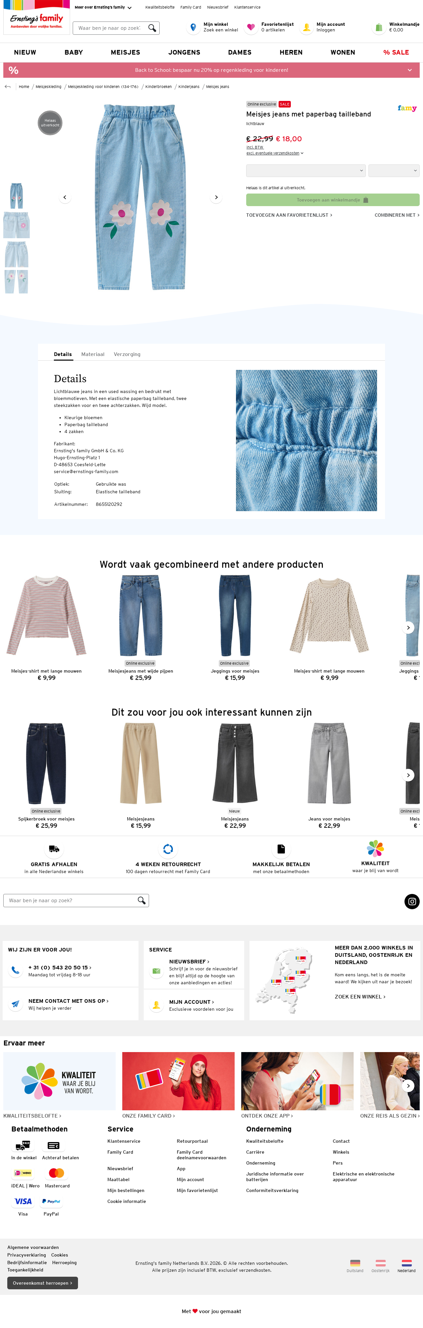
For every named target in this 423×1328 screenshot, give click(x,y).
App (181, 1168)
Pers (338, 1163)
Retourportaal (192, 1141)
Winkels (341, 1152)
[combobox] (109, 28)
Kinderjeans (189, 86)
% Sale (396, 52)
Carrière (255, 1152)
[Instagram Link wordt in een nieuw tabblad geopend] (412, 901)
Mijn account (190, 1179)
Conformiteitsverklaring (272, 1190)
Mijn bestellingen (125, 1190)
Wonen (342, 52)
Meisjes (125, 52)
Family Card (190, 7)
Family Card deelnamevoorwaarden (201, 1154)
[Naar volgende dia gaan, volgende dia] (216, 197)
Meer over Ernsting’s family (100, 7)
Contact (341, 1141)
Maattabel (118, 1179)
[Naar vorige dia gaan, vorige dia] (65, 197)
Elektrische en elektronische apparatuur (364, 1176)
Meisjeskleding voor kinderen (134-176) (103, 86)
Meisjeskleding (48, 86)
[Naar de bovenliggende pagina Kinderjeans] (8, 85)
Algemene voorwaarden (33, 1247)
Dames (239, 52)
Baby (73, 52)
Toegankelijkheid (25, 1269)
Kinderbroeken (158, 86)
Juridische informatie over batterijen (275, 1176)
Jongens (184, 52)
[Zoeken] (152, 28)
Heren (291, 52)
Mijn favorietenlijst (197, 1190)
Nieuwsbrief (217, 7)
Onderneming (260, 1163)
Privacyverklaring (26, 1255)
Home (24, 86)
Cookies (59, 1255)
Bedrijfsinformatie (27, 1262)
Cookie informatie (126, 1201)
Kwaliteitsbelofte (159, 7)
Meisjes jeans (217, 86)
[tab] (63, 355)
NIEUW (25, 52)
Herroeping (64, 1262)
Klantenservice (247, 7)
